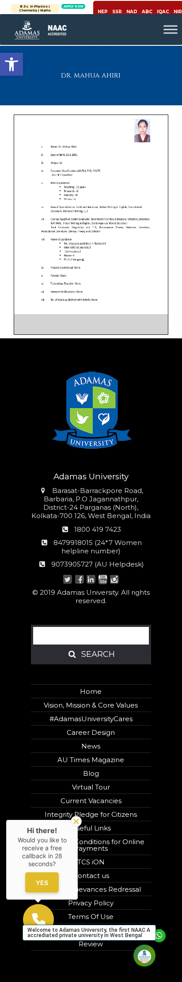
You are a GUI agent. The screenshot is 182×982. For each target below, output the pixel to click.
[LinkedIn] (91, 580)
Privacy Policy (91, 903)
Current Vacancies (91, 801)
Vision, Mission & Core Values (91, 705)
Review (91, 944)
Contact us (91, 875)
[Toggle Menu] (170, 29)
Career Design (91, 732)
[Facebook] (79, 580)
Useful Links (91, 828)
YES (42, 882)
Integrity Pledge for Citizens (91, 814)
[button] (11, 64)
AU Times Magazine (90, 760)
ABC (147, 12)
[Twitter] (68, 580)
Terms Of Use (91, 916)
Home (91, 691)
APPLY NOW (73, 6)
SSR (117, 12)
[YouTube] (103, 580)
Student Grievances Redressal (91, 889)
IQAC (163, 12)
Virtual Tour (91, 787)
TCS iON (91, 862)
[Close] (76, 821)
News (90, 746)
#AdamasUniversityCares (91, 719)
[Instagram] (115, 580)
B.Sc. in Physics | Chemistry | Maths (34, 8)
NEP (103, 12)
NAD (131, 12)
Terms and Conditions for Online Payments (90, 844)
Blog (91, 773)
